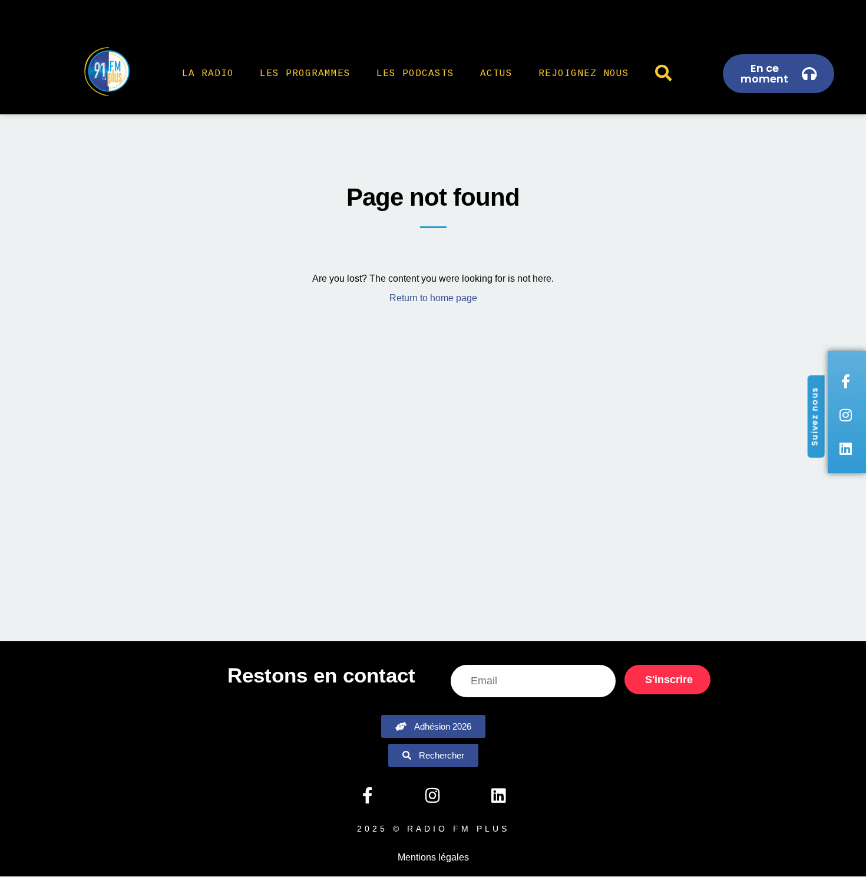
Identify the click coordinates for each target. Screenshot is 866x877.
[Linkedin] (498, 796)
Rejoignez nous (583, 73)
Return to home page (433, 298)
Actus (496, 73)
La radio (208, 73)
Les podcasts (415, 73)
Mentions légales (433, 857)
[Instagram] (433, 796)
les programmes (305, 73)
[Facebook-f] (367, 796)
